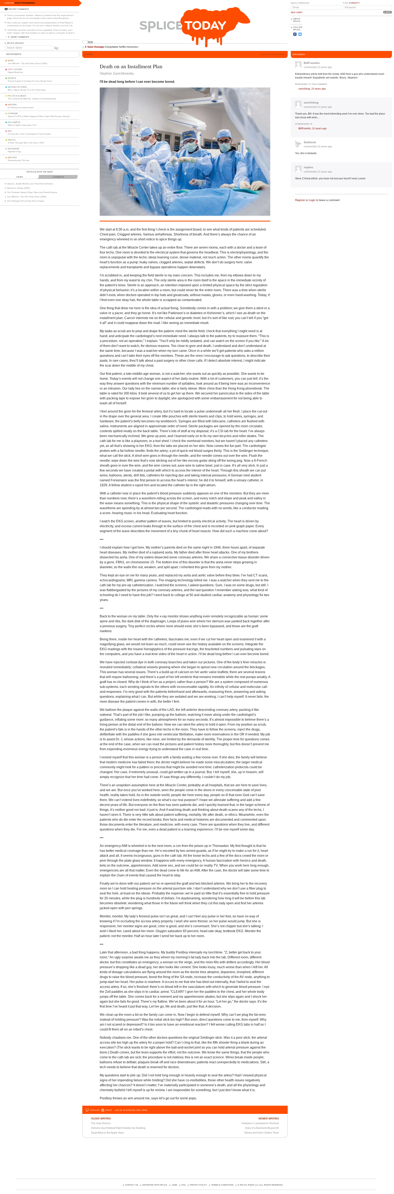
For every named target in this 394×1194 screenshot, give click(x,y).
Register (300, 200)
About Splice (296, 20)
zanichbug (311, 102)
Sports (12, 78)
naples (308, 167)
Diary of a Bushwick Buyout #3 (262, 1128)
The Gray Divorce (101, 1123)
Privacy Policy (198, 1185)
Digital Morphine (15, 72)
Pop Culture (15, 69)
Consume (13, 113)
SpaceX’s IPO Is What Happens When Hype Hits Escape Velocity (39, 116)
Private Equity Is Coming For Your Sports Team (30, 81)
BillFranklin (312, 63)
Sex (10, 131)
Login (312, 200)
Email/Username (300, 3)
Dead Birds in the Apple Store (107, 1132)
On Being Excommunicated (21, 107)
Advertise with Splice (154, 1185)
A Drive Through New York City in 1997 (26, 143)
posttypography (25, 3)
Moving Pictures (17, 87)
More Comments (20, 37)
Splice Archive (15, 43)
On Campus (14, 122)
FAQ (183, 1185)
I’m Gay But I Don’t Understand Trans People (29, 134)
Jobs (174, 1185)
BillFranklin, (312, 128)
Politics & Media (17, 96)
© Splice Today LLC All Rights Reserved (260, 1185)
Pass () (351, 3)
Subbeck (310, 142)
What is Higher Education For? (22, 125)
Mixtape (12, 157)
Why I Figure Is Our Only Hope (27, 90)
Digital (12, 140)
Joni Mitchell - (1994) (27, 63)
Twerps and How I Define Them (261, 1132)
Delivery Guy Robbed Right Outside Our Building (118, 1128)
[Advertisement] (373, 33)
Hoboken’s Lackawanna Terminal (260, 1123)
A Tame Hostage (94, 46)
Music (11, 60)
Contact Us (131, 1185)
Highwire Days (14, 151)
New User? (296, 12)
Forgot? (354, 3)
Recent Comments (19, 9)
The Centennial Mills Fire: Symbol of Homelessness (32, 99)
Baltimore (13, 149)
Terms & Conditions (222, 1185)
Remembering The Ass (18, 160)
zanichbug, (312, 88)
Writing (12, 104)
